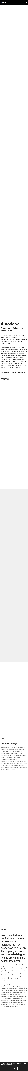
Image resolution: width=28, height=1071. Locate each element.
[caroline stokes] (3, 2)
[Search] (23, 2)
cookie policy (8, 1064)
